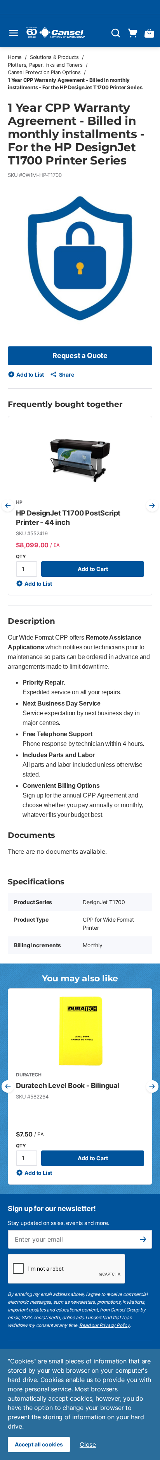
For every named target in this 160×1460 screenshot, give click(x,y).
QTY (21, 556)
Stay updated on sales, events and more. (58, 1223)
